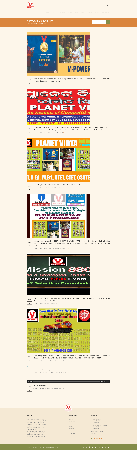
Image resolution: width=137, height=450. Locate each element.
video (48, 303)
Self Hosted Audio (39, 385)
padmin (36, 84)
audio (42, 388)
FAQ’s (76, 13)
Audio (50, 132)
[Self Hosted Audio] (29, 390)
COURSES (62, 13)
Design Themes (54, 447)
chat (45, 132)
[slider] (108, 381)
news (45, 360)
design (45, 248)
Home (47, 13)
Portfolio (72, 428)
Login (100, 5)
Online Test (105, 13)
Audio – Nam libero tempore (43, 370)
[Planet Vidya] (30, 4)
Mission (56, 360)
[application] (68, 381)
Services (72, 424)
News (42, 84)
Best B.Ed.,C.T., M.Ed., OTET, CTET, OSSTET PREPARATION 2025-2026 (56, 185)
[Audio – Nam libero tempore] (34, 365)
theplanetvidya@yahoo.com (99, 438)
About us (54, 13)
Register (108, 5)
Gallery (70, 13)
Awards (97, 13)
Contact (89, 13)
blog (42, 132)
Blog (82, 13)
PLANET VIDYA (61, 248)
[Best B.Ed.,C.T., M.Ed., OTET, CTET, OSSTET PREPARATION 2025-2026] (29, 189)
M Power (55, 132)
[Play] (28, 381)
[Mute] (104, 381)
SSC (56, 303)
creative (46, 187)
